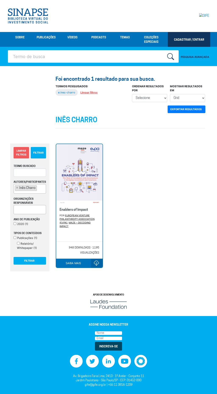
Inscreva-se (108, 346)
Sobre (20, 37)
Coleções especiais (151, 40)
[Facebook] (76, 361)
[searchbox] (39, 187)
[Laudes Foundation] (108, 304)
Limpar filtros (88, 92)
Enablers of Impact (74, 210)
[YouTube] (124, 361)
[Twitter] (92, 361)
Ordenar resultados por (148, 88)
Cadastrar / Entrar (189, 40)
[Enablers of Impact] (79, 174)
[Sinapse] (28, 16)
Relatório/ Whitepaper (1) (27, 246)
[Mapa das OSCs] (140, 361)
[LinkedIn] (108, 361)
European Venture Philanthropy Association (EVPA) (77, 219)
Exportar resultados (186, 109)
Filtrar (38, 152)
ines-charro (67, 92)
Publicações (46, 37)
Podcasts (98, 37)
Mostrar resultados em (186, 88)
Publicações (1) (26, 238)
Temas (125, 37)
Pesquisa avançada (195, 56)
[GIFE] (197, 15)
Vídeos (72, 37)
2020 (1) (22, 224)
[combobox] (30, 189)
